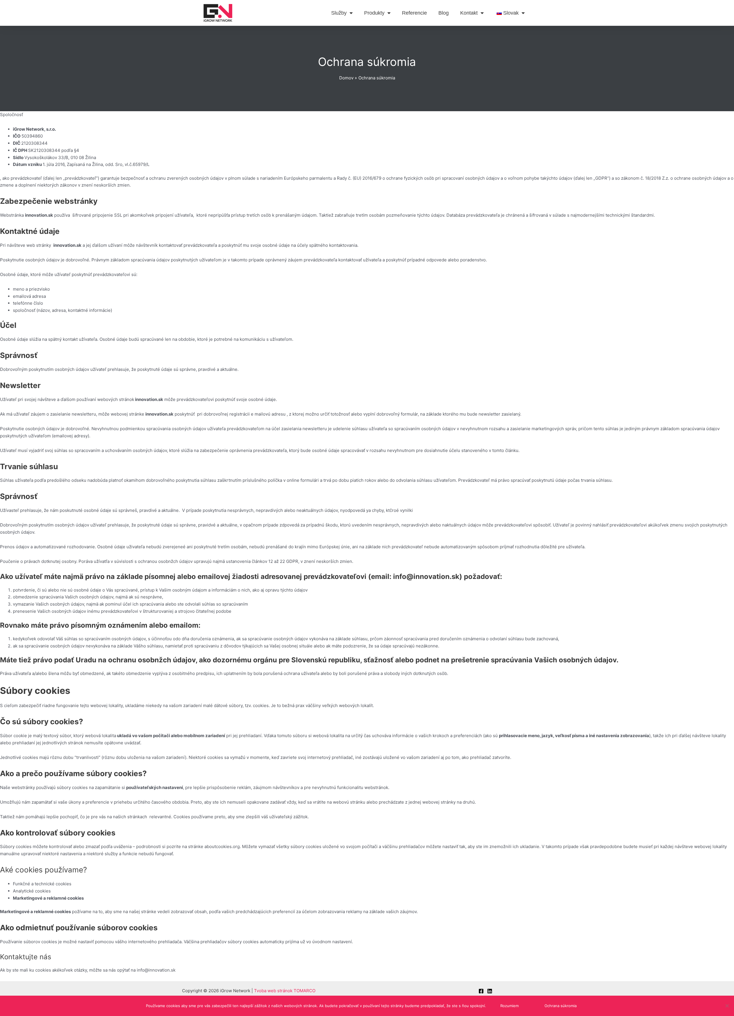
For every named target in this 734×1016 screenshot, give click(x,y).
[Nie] (727, 1006)
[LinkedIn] (489, 991)
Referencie (414, 13)
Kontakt (469, 13)
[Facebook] (481, 991)
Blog (443, 13)
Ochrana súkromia (560, 1005)
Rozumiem (509, 1005)
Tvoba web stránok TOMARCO (284, 990)
